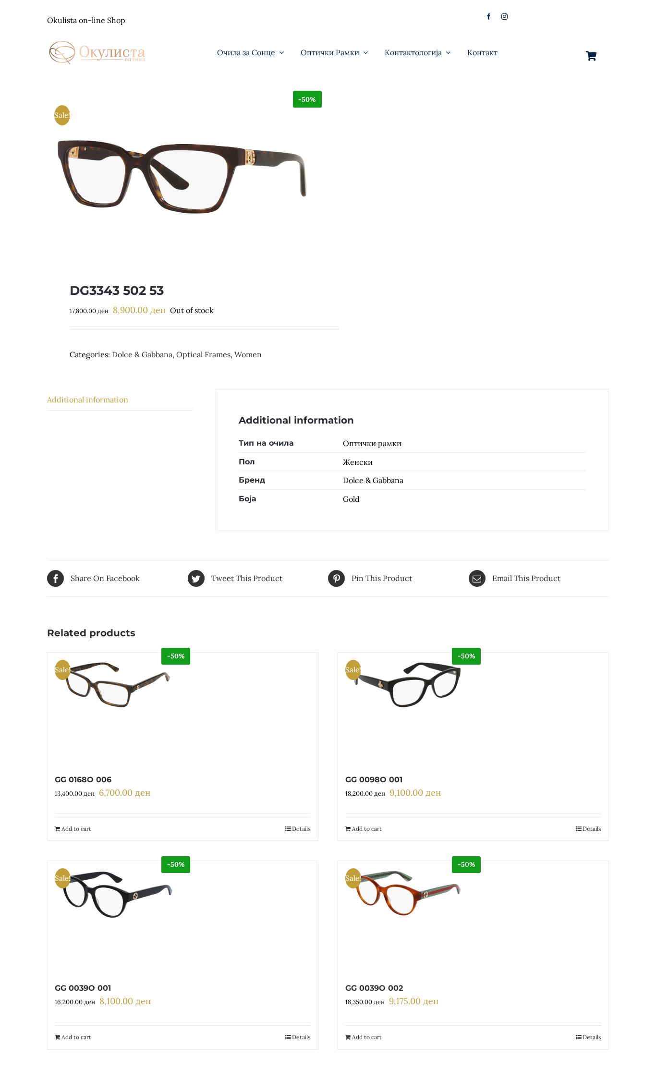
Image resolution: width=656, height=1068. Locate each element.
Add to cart (76, 828)
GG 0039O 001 (83, 988)
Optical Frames (203, 354)
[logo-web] (98, 38)
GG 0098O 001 (373, 779)
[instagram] (504, 16)
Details (301, 828)
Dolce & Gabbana (142, 354)
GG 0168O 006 (83, 779)
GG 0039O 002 (374, 988)
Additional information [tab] (87, 399)
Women (248, 354)
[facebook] (489, 16)
